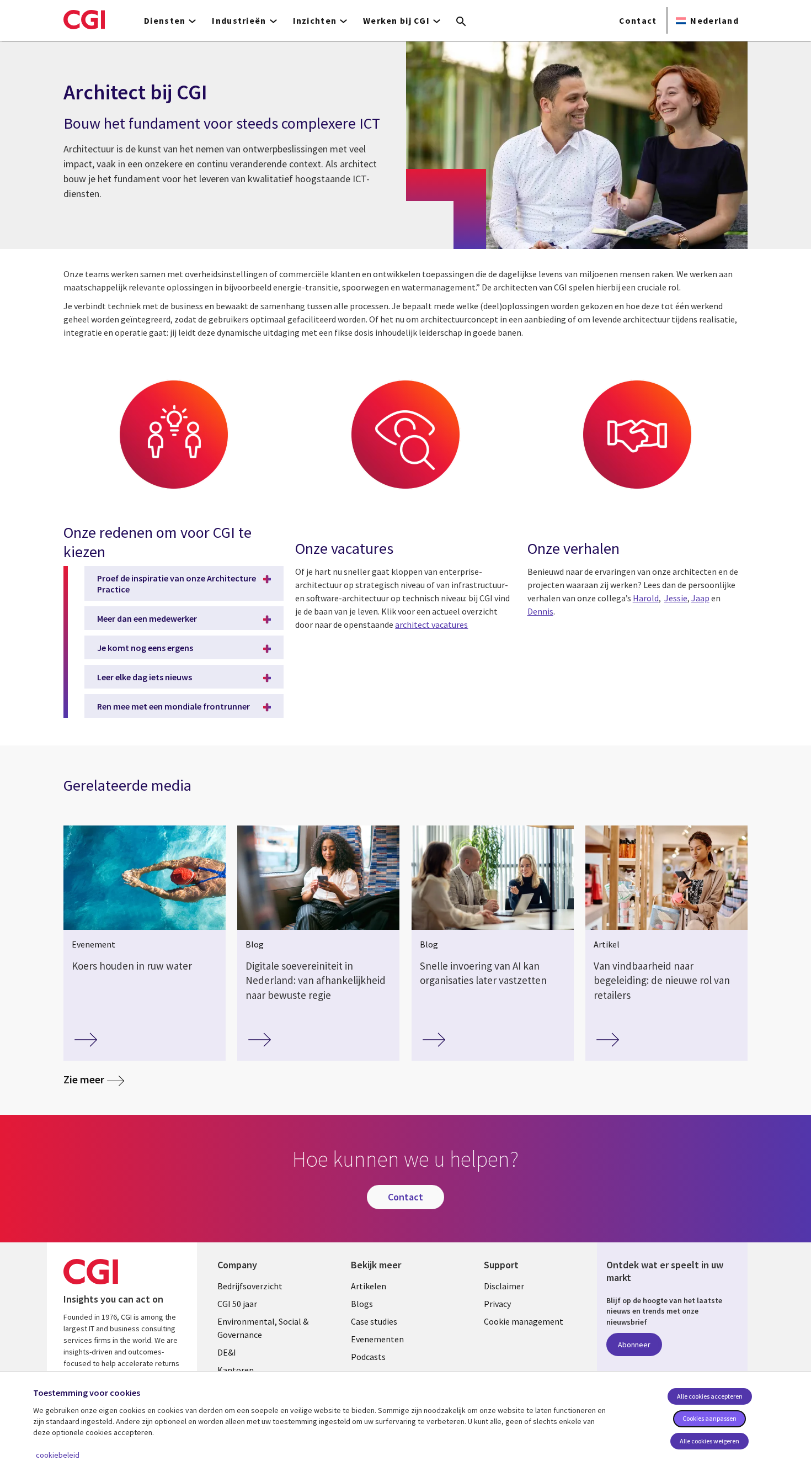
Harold (646, 598)
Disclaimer (504, 1286)
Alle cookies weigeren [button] (709, 1441)
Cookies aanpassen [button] (709, 1418)
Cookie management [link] (523, 1321)
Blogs (362, 1303)
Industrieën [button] (239, 20)
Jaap (700, 598)
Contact (638, 20)
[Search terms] (461, 22)
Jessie (675, 598)
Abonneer (634, 1344)
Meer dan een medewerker (147, 618)
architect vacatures (431, 624)
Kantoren (235, 1369)
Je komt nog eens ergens (145, 647)
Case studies (374, 1321)
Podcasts (368, 1356)
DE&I (226, 1352)
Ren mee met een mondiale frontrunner (173, 706)
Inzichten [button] (315, 20)
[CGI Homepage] (84, 19)
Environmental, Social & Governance (262, 1328)
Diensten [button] (164, 20)
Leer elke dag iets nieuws (144, 676)
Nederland (714, 20)
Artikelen (368, 1286)
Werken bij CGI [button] (396, 20)
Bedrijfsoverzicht (249, 1286)
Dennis (540, 611)
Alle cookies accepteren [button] (710, 1396)
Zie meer (93, 1079)
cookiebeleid (57, 1455)
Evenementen (377, 1339)
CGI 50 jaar (237, 1303)
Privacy (497, 1303)
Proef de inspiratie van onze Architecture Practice (176, 584)
